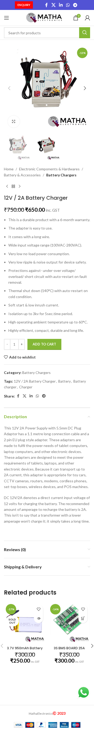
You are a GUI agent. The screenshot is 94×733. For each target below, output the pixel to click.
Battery (64, 381)
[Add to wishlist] (38, 609)
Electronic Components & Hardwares (49, 169)
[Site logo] (44, 17)
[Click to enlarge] (14, 121)
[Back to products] (13, 186)
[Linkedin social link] (60, 5)
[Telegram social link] (75, 5)
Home (9, 169)
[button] (9, 88)
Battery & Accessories (22, 175)
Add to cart (44, 344)
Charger (25, 387)
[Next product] (19, 186)
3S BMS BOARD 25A (69, 648)
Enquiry (23, 5)
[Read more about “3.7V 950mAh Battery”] (38, 618)
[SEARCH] (84, 32)
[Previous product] (7, 186)
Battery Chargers (61, 175)
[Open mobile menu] (6, 18)
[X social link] (53, 5)
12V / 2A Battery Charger (35, 381)
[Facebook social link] (46, 5)
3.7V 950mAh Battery (25, 648)
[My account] (87, 18)
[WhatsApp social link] (68, 5)
